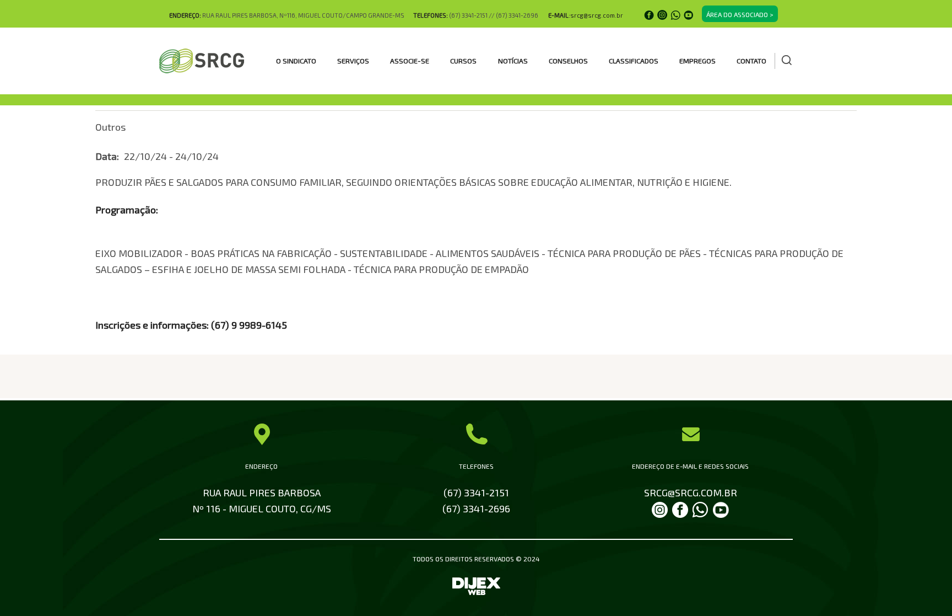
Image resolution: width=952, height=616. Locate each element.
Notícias (513, 60)
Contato (751, 60)
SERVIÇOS (353, 60)
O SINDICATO (296, 60)
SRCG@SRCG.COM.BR (690, 492)
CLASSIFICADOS (633, 60)
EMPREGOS (697, 60)
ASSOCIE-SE (409, 60)
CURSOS (463, 60)
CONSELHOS (568, 60)
